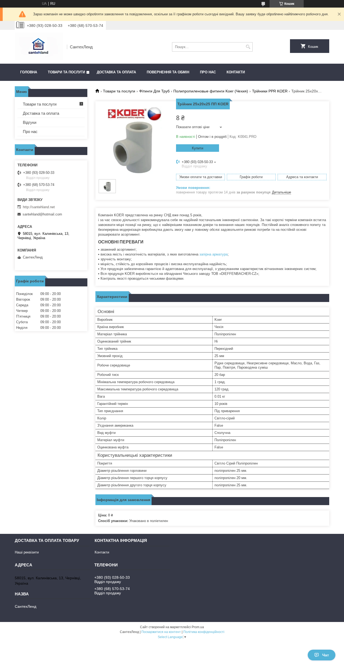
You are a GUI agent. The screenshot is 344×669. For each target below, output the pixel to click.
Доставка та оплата (116, 72)
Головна (28, 72)
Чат (325, 655)
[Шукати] (248, 47)
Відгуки (29, 122)
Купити (197, 148)
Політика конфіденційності (203, 632)
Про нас (208, 72)
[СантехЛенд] (39, 47)
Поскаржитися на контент (161, 632)
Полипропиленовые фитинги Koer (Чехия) (210, 91)
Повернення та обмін (168, 72)
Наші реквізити (27, 552)
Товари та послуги (66, 72)
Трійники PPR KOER (270, 91)
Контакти (236, 72)
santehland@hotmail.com (42, 214)
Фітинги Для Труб (154, 91)
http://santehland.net (39, 207)
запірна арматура (213, 254)
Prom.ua (198, 627)
